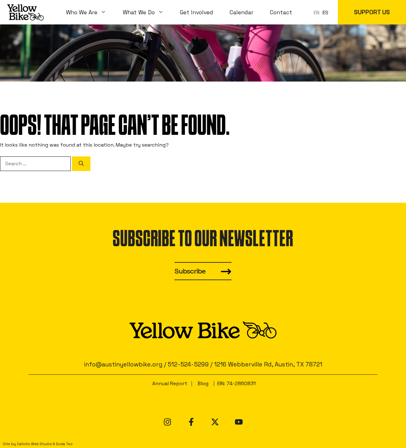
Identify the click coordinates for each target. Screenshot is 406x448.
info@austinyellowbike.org (123, 364)
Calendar (241, 12)
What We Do (139, 12)
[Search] (81, 163)
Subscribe (190, 271)
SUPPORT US (372, 12)
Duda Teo (64, 444)
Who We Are (81, 12)
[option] (325, 12)
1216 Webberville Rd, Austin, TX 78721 (268, 364)
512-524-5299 (188, 364)
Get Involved (196, 12)
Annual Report (169, 383)
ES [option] (325, 12)
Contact (281, 12)
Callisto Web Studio (34, 444)
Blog (203, 383)
